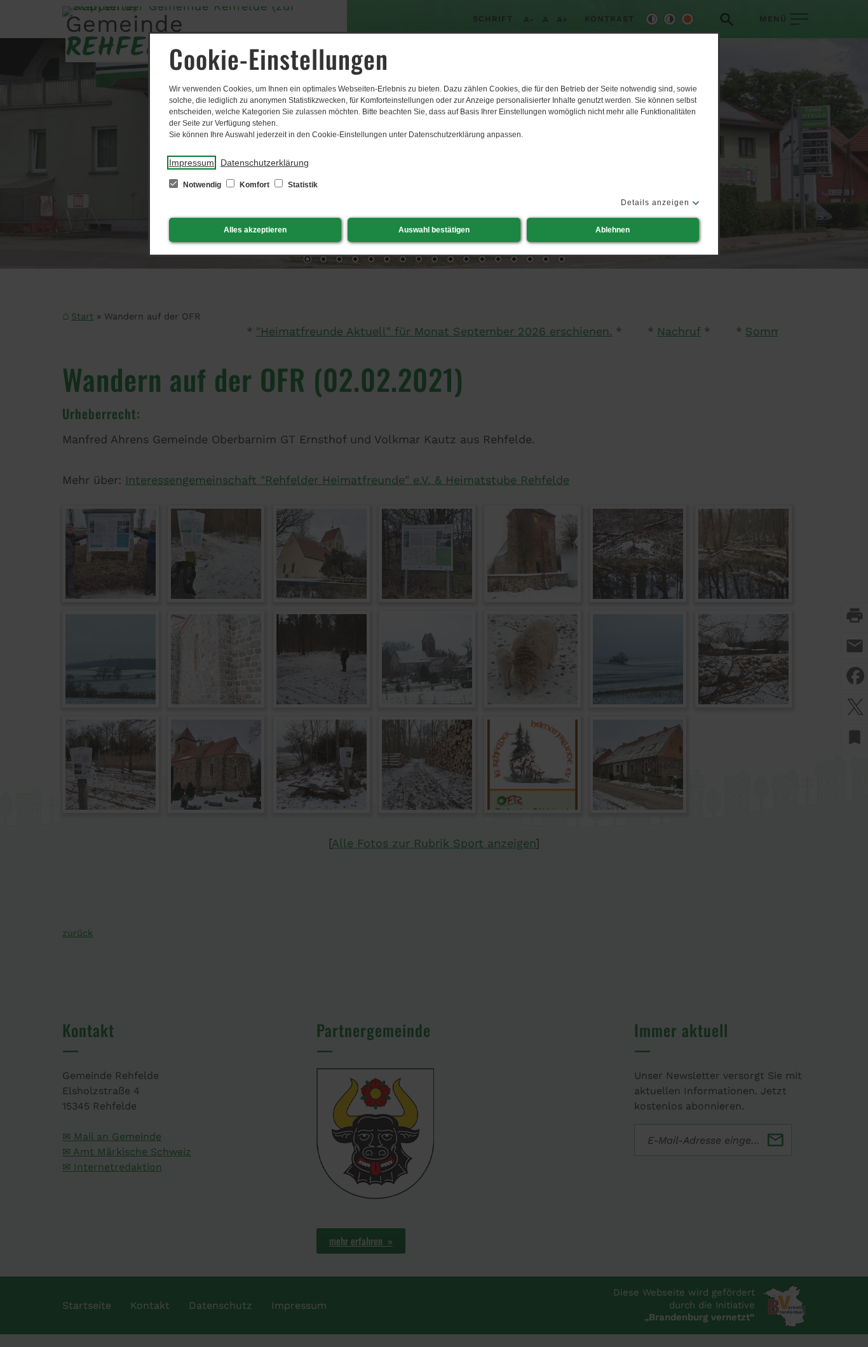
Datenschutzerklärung (264, 162)
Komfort (254, 184)
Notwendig (202, 184)
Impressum (191, 162)
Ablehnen (612, 229)
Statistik (302, 184)
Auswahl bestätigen (434, 229)
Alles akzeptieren (255, 229)
